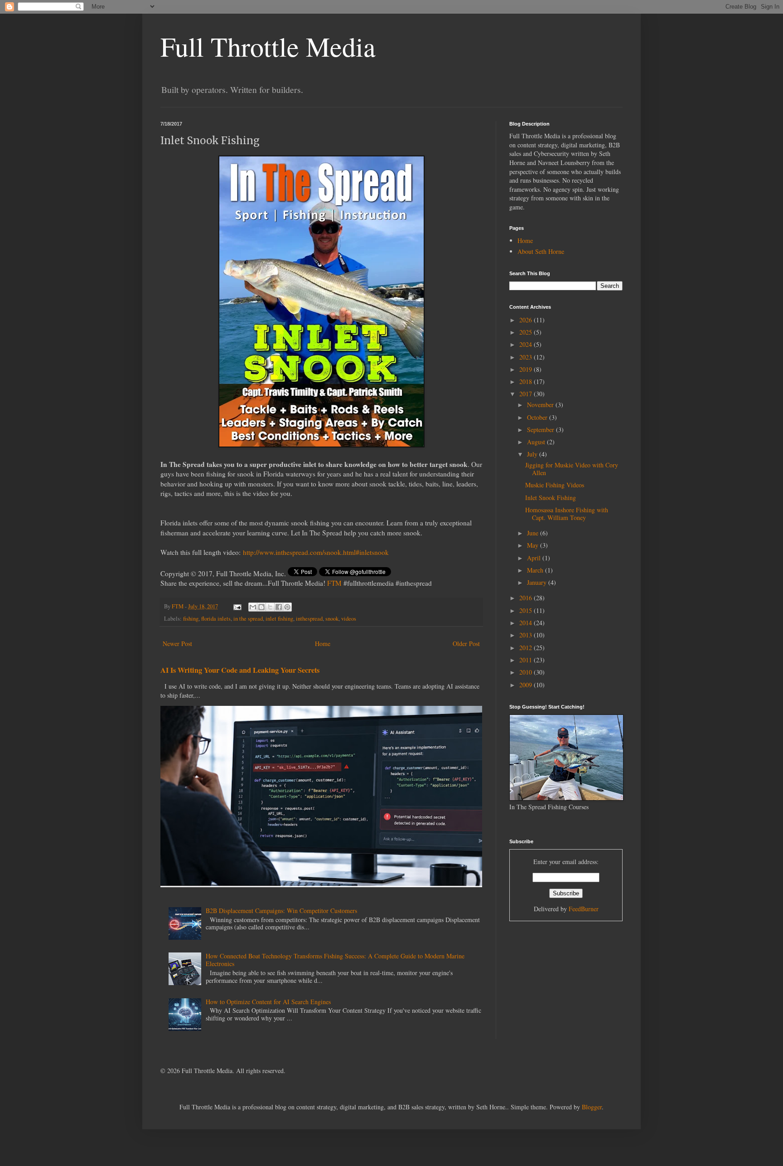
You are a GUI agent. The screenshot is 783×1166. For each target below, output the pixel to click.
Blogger (592, 1107)
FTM (334, 583)
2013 (526, 635)
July (533, 454)
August (537, 441)
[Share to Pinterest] (287, 607)
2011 (526, 660)
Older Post (466, 643)
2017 (526, 393)
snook (331, 618)
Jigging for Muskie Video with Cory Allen (571, 469)
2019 (526, 369)
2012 (526, 647)
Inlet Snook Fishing (550, 497)
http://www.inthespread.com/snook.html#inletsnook (316, 552)
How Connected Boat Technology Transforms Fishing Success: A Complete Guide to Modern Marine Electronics (335, 960)
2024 (526, 344)
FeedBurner (584, 908)
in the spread (248, 618)
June (533, 533)
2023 (526, 357)
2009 (526, 684)
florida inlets (216, 618)
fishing (190, 618)
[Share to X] (270, 607)
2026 (526, 320)
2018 (526, 381)
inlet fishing (279, 618)
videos (348, 618)
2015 (526, 610)
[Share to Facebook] (278, 607)
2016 (526, 597)
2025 (526, 332)
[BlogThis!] (261, 607)
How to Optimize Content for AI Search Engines (268, 1001)
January (537, 582)
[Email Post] (237, 606)
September (541, 429)
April (534, 558)
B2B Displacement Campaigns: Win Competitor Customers (281, 910)
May (533, 545)
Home (322, 643)
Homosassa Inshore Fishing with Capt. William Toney (566, 513)
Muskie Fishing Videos (554, 485)
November (541, 404)
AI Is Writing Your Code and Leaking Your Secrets (239, 670)
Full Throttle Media (268, 46)
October (538, 417)
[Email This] (252, 607)
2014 (526, 622)
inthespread (309, 618)
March (536, 570)
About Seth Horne (540, 251)
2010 (526, 672)
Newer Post (177, 643)
